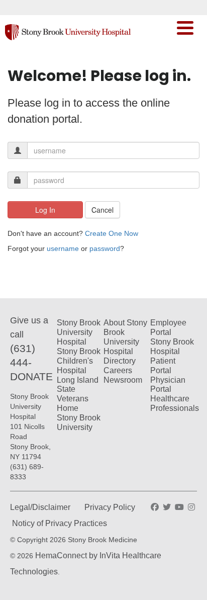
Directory (120, 361)
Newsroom (123, 380)
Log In (45, 210)
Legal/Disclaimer (40, 507)
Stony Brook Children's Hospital (78, 361)
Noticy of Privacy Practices (59, 523)
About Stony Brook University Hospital (125, 337)
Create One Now (111, 233)
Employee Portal (168, 327)
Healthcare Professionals (174, 403)
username (63, 248)
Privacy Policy (109, 507)
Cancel (102, 210)
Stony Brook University (78, 422)
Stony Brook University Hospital (78, 332)
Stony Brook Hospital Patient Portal (172, 356)
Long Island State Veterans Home (77, 394)
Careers (118, 370)
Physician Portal (167, 385)
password (104, 248)
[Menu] (185, 29)
